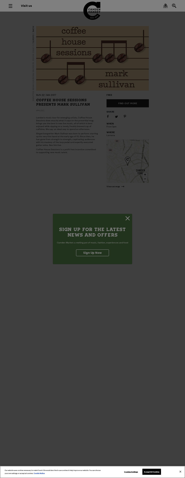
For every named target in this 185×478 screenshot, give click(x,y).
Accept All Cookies (151, 471)
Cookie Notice (39, 472)
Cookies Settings (131, 471)
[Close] (180, 471)
